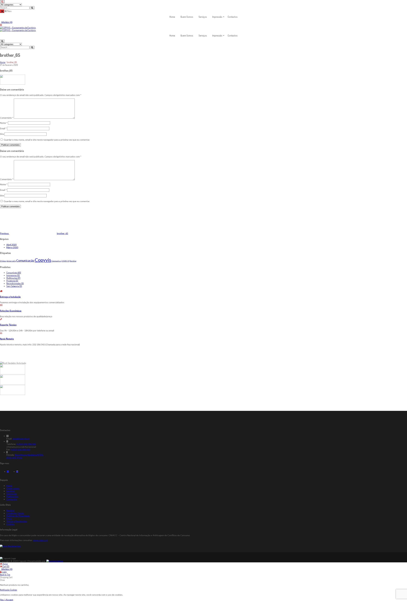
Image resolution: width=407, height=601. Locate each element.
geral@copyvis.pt (21, 438)
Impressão (11, 493)
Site (2, 134)
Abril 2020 (11, 244)
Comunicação (25, 260)
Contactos (11, 499)
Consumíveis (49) (13, 272)
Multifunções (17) (13, 278)
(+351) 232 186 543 (20, 449)
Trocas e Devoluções (16, 521)
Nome (3, 122)
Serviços (10, 491)
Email (3, 128)
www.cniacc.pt (40, 540)
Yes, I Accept (6, 599)
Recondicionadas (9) (15, 283)
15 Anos (3, 261)
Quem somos (13, 488)
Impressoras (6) (13, 275)
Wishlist (6, 22)
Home (2, 62)
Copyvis (43, 260)
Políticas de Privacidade (18, 516)
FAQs (9, 518)
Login (4, 571)
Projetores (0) (12, 280)
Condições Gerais (15, 513)
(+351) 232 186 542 (26, 444)
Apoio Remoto (7, 338)
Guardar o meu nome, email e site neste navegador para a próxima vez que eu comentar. (47, 139)
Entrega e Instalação (10, 296)
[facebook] (8, 471)
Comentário (6, 117)
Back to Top (5, 574)
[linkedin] (17, 471)
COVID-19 (65, 261)
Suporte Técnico (8, 324)
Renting (73, 261)
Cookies (10, 524)
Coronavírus (56, 261)
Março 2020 (12, 247)
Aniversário (11, 261)
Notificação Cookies (8, 589)
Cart (5, 566)
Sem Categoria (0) (14, 286)
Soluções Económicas (10, 310)
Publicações (12, 496)
